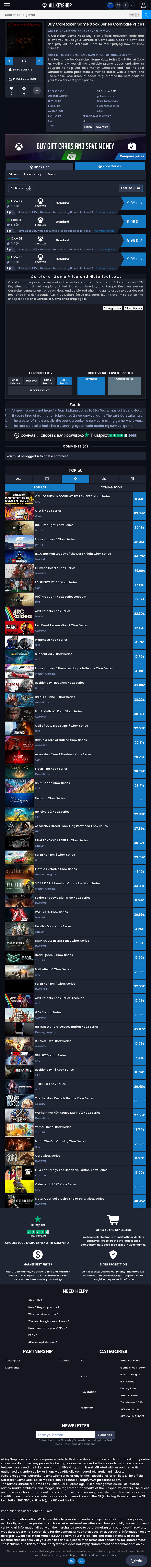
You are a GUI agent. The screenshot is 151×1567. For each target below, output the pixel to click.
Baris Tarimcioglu (107, 101)
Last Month (64, 381)
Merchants (12, 1367)
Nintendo (87, 1408)
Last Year (31, 380)
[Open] (7, 5)
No (81, 1561)
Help (138, 1560)
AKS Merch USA (130, 1409)
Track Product (40, 390)
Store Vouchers (130, 1360)
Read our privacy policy (102, 1555)
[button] (143, 5)
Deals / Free (128, 1388)
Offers (13, 174)
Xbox (100, 111)
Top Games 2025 (131, 1402)
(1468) (132, 436)
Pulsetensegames (108, 106)
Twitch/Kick (12, 1360)
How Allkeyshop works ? (43, 1307)
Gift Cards (127, 1381)
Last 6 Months (47, 381)
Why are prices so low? (43, 1314)
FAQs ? (32, 1335)
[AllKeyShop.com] (57, 5)
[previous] (9, 61)
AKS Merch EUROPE (132, 1416)
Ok (72, 1561)
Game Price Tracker (133, 1367)
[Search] (146, 14)
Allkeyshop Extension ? (43, 1342)
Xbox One (88, 115)
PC (83, 1360)
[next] (39, 61)
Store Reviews (129, 1395)
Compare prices (105, 212)
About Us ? (35, 1300)
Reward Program (131, 1374)
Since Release (15, 381)
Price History (32, 174)
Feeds (51, 174)
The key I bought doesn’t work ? (48, 1321)
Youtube (64, 1360)
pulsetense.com (107, 96)
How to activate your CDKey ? (47, 1328)
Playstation (88, 1392)
